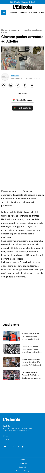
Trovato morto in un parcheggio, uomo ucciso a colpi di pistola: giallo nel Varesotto (32, 336)
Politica (23, 12)
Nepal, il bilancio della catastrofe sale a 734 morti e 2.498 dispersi (31, 362)
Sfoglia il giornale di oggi (24, 2)
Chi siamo (6, 436)
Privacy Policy (22, 467)
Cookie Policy (22, 463)
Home (4, 30)
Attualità (13, 12)
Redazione (15, 75)
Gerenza (22, 460)
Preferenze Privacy (22, 471)
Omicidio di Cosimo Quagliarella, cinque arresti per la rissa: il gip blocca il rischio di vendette (32, 349)
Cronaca (33, 12)
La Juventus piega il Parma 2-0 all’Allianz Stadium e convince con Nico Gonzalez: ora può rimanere (32, 375)
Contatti (6, 440)
